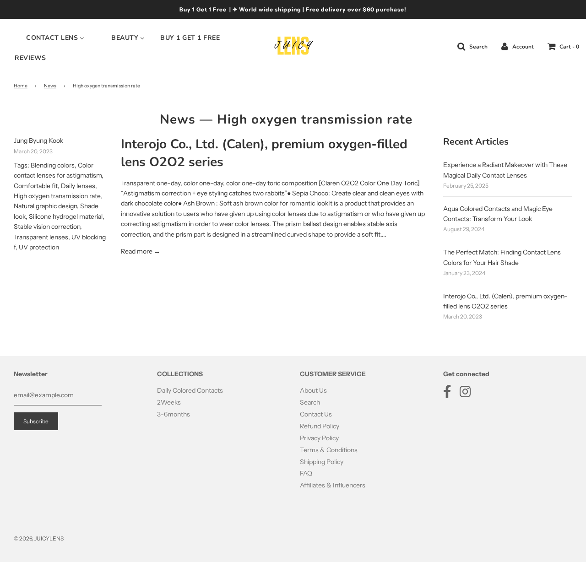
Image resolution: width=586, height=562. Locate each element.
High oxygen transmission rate (57, 196)
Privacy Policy (319, 438)
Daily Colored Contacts (190, 390)
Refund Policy (319, 426)
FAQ (306, 473)
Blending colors (53, 165)
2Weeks (169, 402)
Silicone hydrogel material (66, 216)
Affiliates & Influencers (332, 485)
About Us (313, 390)
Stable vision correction (47, 226)
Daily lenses (78, 186)
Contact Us (316, 414)
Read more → (140, 251)
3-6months (173, 414)
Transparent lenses (41, 237)
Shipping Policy (321, 462)
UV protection (39, 247)
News (50, 86)
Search (310, 402)
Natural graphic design (45, 206)
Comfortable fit (36, 186)
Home (20, 86)
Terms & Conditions (329, 450)
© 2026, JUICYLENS (39, 538)
